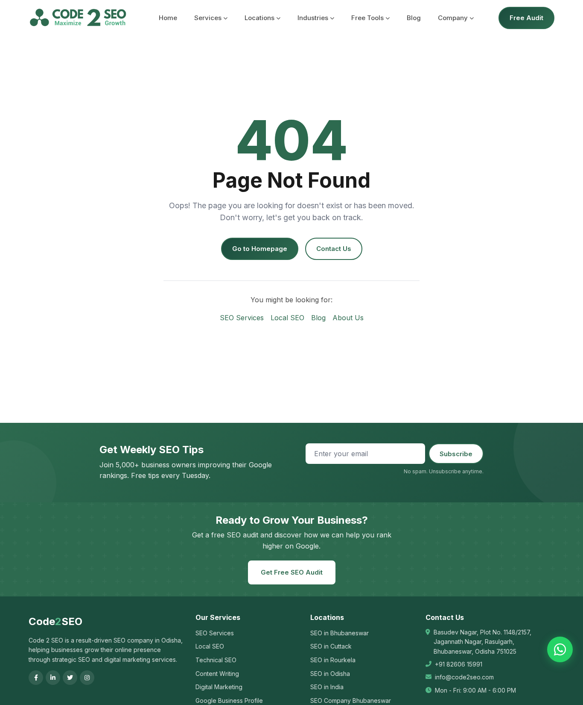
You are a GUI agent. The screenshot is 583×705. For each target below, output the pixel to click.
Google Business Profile (229, 700)
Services (208, 18)
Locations (259, 18)
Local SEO (287, 317)
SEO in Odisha (330, 673)
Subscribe (456, 454)
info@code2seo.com (464, 677)
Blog (414, 18)
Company (453, 18)
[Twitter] (70, 677)
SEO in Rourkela (333, 660)
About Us (348, 317)
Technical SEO (215, 660)
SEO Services (242, 317)
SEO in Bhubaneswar (339, 633)
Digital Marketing (218, 686)
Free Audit (526, 18)
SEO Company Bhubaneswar (350, 700)
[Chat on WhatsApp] (560, 649)
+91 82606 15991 (458, 664)
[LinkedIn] (53, 677)
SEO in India (327, 686)
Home (168, 18)
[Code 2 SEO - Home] (78, 18)
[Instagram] (87, 677)
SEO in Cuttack (331, 646)
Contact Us (333, 249)
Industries (312, 18)
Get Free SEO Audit (292, 572)
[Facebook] (36, 677)
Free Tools (367, 18)
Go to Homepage (259, 249)
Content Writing (217, 673)
